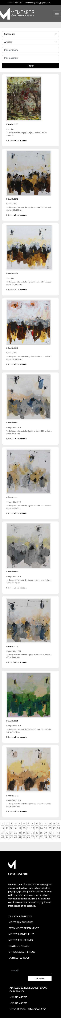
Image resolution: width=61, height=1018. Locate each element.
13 (54, 823)
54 (50, 837)
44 (7, 837)
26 (50, 828)
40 (49, 832)
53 (45, 837)
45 (11, 837)
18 (16, 828)
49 (28, 837)
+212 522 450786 (18, 1003)
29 (2, 832)
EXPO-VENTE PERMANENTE (24, 928)
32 (15, 832)
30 (6, 832)
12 (50, 823)
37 (37, 832)
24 (41, 828)
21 (28, 828)
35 (28, 832)
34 (24, 832)
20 (24, 828)
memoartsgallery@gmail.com (37, 2)
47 (20, 837)
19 (20, 828)
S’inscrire (39, 978)
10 (41, 823)
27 (54, 828)
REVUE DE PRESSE (19, 946)
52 (41, 837)
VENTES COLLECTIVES (21, 940)
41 (54, 832)
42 (58, 832)
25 (45, 828)
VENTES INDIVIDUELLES (21, 934)
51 (37, 837)
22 (32, 828)
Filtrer (31, 65)
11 (45, 823)
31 (11, 832)
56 (58, 837)
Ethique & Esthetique (22, 951)
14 (58, 823)
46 (15, 837)
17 (11, 828)
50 (32, 837)
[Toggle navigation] (57, 13)
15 (3, 828)
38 (41, 832)
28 (58, 828)
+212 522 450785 (14, 2)
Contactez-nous (19, 957)
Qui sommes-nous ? (20, 916)
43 (2, 837)
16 (7, 828)
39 (45, 832)
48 (24, 837)
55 (54, 837)
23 (37, 828)
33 (20, 832)
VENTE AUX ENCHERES (21, 922)
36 (32, 832)
